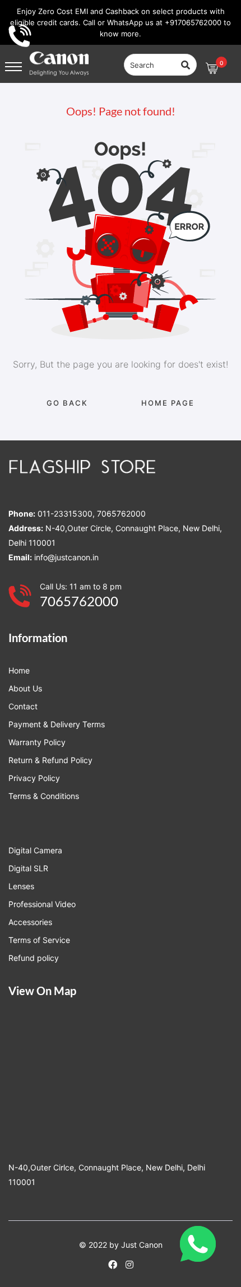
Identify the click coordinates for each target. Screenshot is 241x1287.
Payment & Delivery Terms (56, 724)
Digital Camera (35, 850)
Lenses (21, 886)
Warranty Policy (37, 742)
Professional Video (42, 904)
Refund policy (33, 958)
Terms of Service (39, 940)
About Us (25, 688)
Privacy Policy (34, 778)
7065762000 (79, 601)
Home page (167, 402)
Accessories (30, 922)
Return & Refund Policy (50, 760)
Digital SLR (28, 868)
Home (19, 670)
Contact (23, 706)
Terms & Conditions (43, 796)
